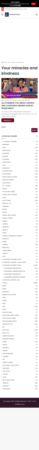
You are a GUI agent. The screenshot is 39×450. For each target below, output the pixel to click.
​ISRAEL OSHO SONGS (9, 215)
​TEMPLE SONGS (8, 362)
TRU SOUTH (6, 371)
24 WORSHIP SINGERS (10, 141)
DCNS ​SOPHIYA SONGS (10, 177)
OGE (4, 306)
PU (3, 327)
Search (3, 127)
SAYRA (5, 342)
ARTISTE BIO (7, 150)
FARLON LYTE (7, 203)
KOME (4, 241)
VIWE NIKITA (6, 389)
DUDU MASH (7, 183)
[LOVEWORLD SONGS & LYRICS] (12, 14)
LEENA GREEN (7, 250)
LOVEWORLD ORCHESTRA (12, 268)
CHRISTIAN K (7, 162)
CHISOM (5, 156)
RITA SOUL (6, 330)
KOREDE (5, 244)
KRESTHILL (6, 247)
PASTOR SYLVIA (7, 324)
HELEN (5, 209)
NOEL (4, 303)
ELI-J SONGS (7, 185)
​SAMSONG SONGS (8, 339)
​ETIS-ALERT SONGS (9, 191)
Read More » (8, 120)
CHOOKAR (6, 159)
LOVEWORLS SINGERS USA (11, 280)
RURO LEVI (6, 333)
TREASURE (6, 368)
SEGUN (5, 344)
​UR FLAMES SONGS (9, 380)
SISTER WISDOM (8, 353)
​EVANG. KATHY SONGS (10, 194)
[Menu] (2, 15)
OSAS (4, 309)
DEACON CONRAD (8, 180)
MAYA (4, 289)
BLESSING (6, 153)
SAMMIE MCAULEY (8, 336)
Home (4, 62)
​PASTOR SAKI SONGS (9, 318)
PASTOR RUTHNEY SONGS (11, 315)
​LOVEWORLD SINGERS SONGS (12, 265)
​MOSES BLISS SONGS (9, 294)
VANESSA (5, 383)
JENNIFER (6, 227)
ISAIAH (5, 212)
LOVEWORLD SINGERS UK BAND (14, 277)
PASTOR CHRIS (7, 312)
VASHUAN (6, 386)
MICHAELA (6, 291)
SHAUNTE (6, 347)
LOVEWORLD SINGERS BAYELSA (14, 271)
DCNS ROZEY (7, 174)
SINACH (5, 350)
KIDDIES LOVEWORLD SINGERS (12, 236)
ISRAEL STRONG (8, 218)
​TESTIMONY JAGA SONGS (11, 365)
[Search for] (37, 15)
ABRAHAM (6, 144)
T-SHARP (5, 356)
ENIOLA (5, 188)
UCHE (4, 377)
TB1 (4, 359)
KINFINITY (6, 238)
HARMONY (6, 206)
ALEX (4, 147)
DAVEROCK (6, 168)
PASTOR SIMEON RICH (10, 321)
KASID (4, 233)
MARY (4, 286)
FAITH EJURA (7, 200)
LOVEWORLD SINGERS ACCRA (12, 259)
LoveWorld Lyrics (7, 100)
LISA (4, 256)
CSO (4, 165)
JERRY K (5, 230)
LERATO (5, 253)
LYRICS (5, 283)
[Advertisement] (19, 40)
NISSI (4, 297)
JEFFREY (5, 224)
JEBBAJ (5, 221)
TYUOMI (5, 374)
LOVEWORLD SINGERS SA (12, 274)
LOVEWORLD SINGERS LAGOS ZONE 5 (14, 262)
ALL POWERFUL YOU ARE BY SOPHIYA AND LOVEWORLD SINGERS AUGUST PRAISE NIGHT (17, 106)
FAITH (4, 197)
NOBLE (5, 300)
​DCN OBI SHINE (7, 171)
